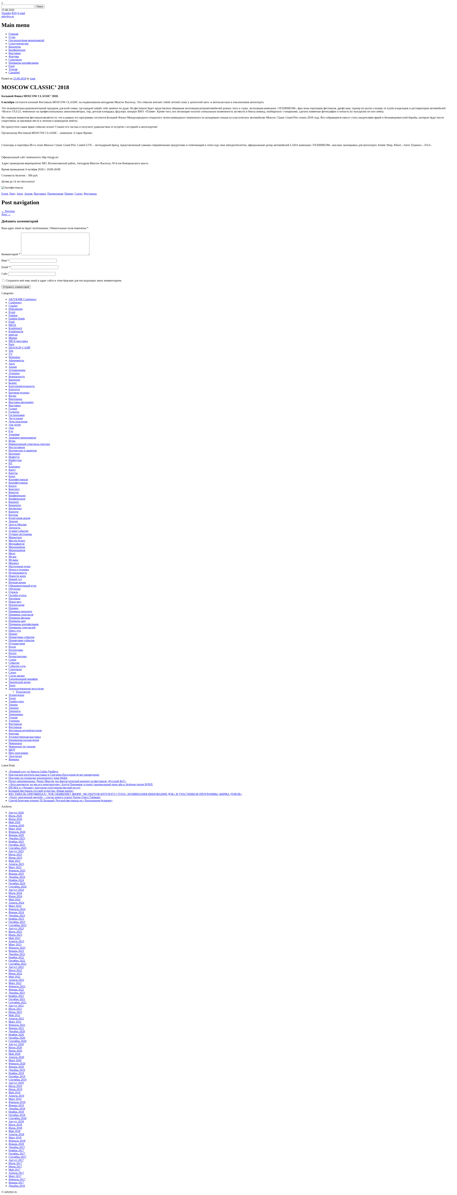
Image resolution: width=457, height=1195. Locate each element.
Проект (68, 193)
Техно (12, 698)
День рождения (18, 421)
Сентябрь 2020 (17, 1041)
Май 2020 (14, 1053)
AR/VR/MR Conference (22, 299)
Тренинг (14, 707)
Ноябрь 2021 (16, 996)
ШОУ (12, 749)
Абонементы (16, 360)
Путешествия (17, 643)
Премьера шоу (17, 621)
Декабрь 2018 (17, 1108)
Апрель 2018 (16, 1134)
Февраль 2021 (17, 1024)
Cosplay (13, 305)
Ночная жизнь (17, 582)
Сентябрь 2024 (17, 886)
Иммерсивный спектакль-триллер (29, 444)
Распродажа (16, 649)
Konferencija (16, 331)
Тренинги (15, 711)
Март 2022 (15, 983)
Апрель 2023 (16, 941)
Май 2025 (14, 860)
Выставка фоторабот (21, 402)
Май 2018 (14, 1131)
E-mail (21, 13)
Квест (12, 469)
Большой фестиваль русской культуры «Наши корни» (41, 790)
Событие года (17, 666)
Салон (78, 193)
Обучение (15, 588)
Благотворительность (22, 386)
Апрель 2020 (16, 1057)
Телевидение (16, 695)
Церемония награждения (24, 740)
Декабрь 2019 (17, 1069)
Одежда (13, 592)
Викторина (15, 399)
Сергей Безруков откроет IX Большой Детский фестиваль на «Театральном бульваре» (61, 800)
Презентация (55, 193)
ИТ (10, 463)
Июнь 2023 (15, 934)
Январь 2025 (16, 873)
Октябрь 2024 (17, 883)
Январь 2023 (16, 950)
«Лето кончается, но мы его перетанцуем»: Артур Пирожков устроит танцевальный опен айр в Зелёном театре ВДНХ (81, 784)
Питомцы (14, 598)
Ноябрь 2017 (16, 1150)
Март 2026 (15, 828)
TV (10, 353)
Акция (28, 193)
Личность (14, 527)
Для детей (15, 424)
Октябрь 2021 (17, 999)
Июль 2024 (15, 893)
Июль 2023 (15, 931)
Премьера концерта (20, 611)
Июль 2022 (15, 970)
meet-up (13, 334)
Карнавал (14, 466)
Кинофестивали (18, 479)
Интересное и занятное (23, 450)
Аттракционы (17, 370)
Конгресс (14, 489)
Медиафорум (16, 543)
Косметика (15, 508)
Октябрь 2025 (17, 844)
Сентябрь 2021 (17, 1002)
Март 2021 (15, 1021)
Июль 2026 (15, 815)
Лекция (13, 521)
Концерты (15, 46)
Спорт (12, 672)
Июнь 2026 (15, 819)
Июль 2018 (15, 1124)
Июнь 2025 (15, 857)
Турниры (14, 720)
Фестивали (15, 723)
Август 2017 (16, 1160)
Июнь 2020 (15, 1050)
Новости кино (17, 575)
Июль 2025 (15, 854)
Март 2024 (15, 905)
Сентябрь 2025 (17, 848)
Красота (13, 511)
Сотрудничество (19, 43)
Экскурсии (15, 756)
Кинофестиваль (18, 482)
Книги (13, 485)
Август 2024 (16, 889)
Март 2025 (15, 867)
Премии (13, 608)
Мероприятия (17, 550)
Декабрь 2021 (17, 992)
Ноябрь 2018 (16, 1111)
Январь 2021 (16, 1028)
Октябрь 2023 (17, 922)
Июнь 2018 (15, 1127)
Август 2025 (16, 851)
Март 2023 (15, 944)
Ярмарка (14, 759)
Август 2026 (16, 812)
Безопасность (17, 376)
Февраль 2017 (17, 1179)
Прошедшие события (21, 637)
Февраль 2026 (17, 831)
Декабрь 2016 (17, 1185)
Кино (12, 476)
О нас (12, 37)
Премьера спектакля (21, 614)
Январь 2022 (16, 989)
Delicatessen (16, 308)
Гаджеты (14, 411)
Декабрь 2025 (17, 838)
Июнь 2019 (15, 1089)
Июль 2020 (15, 1047)
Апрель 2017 (16, 1172)
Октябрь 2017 (17, 1153)
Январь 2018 (16, 1143)
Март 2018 (15, 1137)
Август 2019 (16, 1082)
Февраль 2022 (17, 986)
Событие (14, 662)
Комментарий (10, 254)
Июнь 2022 (15, 973)
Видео (12, 395)
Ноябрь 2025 (16, 841)
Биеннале (14, 379)
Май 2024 (14, 899)
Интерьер (14, 453)
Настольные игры (19, 566)
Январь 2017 (16, 1182)
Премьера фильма (19, 617)
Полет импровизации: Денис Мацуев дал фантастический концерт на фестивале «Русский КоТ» (67, 781)
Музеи (12, 556)
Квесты (13, 473)
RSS (14, 13)
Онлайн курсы (17, 595)
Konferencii (15, 328)
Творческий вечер (20, 682)
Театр (12, 685)
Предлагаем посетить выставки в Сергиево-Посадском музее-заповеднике (54, 774)
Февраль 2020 (17, 1063)
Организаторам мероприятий (26, 40)
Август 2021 (16, 1005)
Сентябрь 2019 (17, 1079)
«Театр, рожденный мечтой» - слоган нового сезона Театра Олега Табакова (54, 797)
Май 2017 (14, 1169)
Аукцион (14, 373)
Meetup (13, 337)
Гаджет (13, 408)
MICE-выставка (18, 341)
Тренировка (16, 714)
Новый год (15, 579)
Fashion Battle (17, 318)
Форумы (14, 56)
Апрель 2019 (16, 1095)
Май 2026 (14, 822)
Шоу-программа (18, 752)
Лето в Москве (18, 524)
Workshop (14, 357)
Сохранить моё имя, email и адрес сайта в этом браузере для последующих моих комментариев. (64, 280)
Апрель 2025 (16, 864)
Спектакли (15, 59)
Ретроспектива (18, 656)
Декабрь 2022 (17, 954)
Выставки (15, 53)
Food (11, 66)
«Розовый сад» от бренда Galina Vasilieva (33, 771)
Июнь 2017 (15, 1166)
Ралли (12, 646)
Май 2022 (14, 976)
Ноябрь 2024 (16, 880)
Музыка (13, 559)
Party (12, 193)
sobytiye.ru (7, 16)
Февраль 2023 (17, 947)
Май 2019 (14, 1092)
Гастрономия (16, 415)
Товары (13, 704)
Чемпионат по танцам (22, 746)
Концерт (14, 501)
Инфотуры (15, 460)
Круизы (13, 514)
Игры (12, 440)
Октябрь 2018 (17, 1115)
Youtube (6, 13)
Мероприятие (17, 547)
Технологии (23, 691)
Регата (12, 653)
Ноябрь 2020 (16, 1034)
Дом (11, 427)
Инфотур (14, 456)
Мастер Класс (17, 540)
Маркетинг (15, 537)
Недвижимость (18, 572)
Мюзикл (14, 563)
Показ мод (15, 601)
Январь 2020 (16, 1066)
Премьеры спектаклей (22, 627)
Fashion (13, 315)
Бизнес (13, 382)
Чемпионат (15, 743)
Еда (11, 431)
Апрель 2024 (16, 902)
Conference (15, 302)
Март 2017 (15, 1176)
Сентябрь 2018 (17, 1118)
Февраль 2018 (17, 1140)
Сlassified (14, 72)
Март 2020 (15, 1060)
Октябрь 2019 (17, 1076)
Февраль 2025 (17, 870)
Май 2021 (14, 1015)
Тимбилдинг (16, 701)
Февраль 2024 (17, 909)
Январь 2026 (16, 835)
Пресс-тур (15, 630)
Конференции (17, 49)
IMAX (12, 325)
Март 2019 (15, 1098)
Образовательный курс (23, 585)
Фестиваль (90, 193)
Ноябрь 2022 (16, 957)
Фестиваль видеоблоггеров (25, 730)
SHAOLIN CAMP (19, 347)
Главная (13, 33)
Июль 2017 (15, 1163)
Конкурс (14, 492)
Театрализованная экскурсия (26, 688)
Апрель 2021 (16, 1018)
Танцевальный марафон (23, 678)
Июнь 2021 (15, 1012)
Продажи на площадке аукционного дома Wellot (38, 777)
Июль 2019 (15, 1086)
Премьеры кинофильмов (24, 62)
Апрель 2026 (16, 825)
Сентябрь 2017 (17, 1156)
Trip (11, 350)
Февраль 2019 (17, 1102)
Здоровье (14, 434)
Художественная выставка (25, 736)
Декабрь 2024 (17, 876)
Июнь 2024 (15, 896)
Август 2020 (16, 1044)
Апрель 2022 (16, 979)
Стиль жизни (17, 675)
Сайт (4, 273)
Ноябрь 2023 (16, 918)
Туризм (13, 69)
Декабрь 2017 (17, 1147)
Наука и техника (19, 569)
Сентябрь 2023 (17, 925)
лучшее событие (18, 530)
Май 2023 (14, 938)
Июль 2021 (15, 1008)
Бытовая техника (19, 392)
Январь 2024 (16, 912)
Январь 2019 (16, 1105)
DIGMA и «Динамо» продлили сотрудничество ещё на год (44, 787)
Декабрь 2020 (17, 1031)
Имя (5, 260)
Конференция (17, 498)
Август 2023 (16, 928)
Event (4, 193)
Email (5, 267)
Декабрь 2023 (17, 915)
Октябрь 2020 (17, 1037)
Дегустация (16, 418)
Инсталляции (17, 447)
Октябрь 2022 (17, 960)
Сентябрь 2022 (17, 963)
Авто (20, 193)
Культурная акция (19, 518)
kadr (32, 78)
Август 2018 (16, 1121)
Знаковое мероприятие (22, 437)
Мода (12, 553)
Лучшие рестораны (20, 534)
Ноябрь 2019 (16, 1073)
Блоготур (14, 389)
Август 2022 (16, 967)
